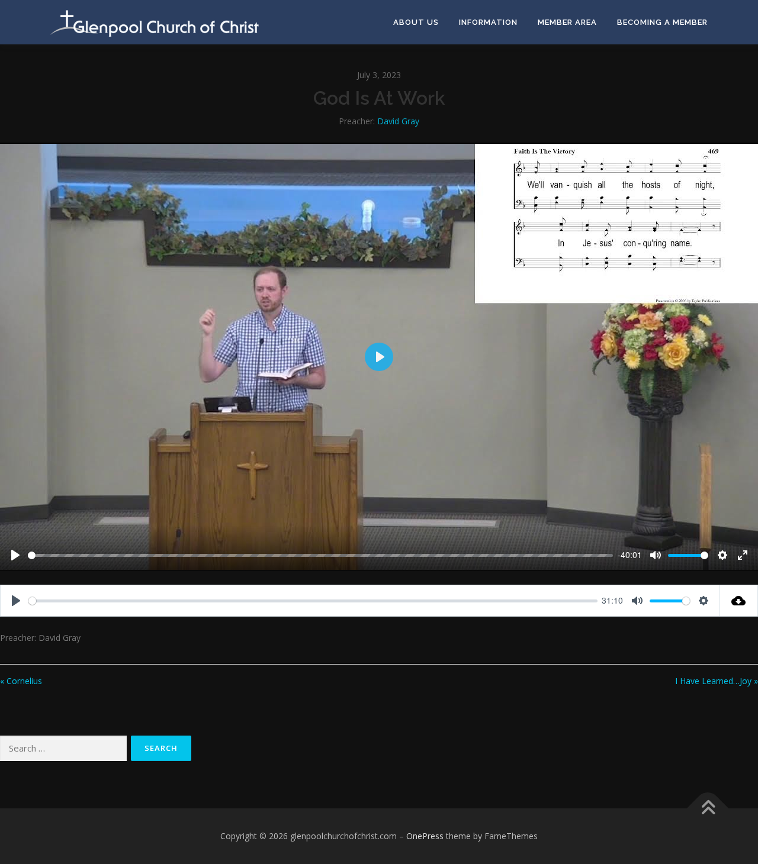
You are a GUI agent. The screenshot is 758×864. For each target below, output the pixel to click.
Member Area (567, 22)
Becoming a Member (662, 22)
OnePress (425, 836)
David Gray (398, 121)
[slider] (320, 555)
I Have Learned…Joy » (716, 680)
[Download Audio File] (739, 601)
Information (488, 22)
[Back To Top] (708, 808)
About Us (416, 22)
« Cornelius (21, 680)
